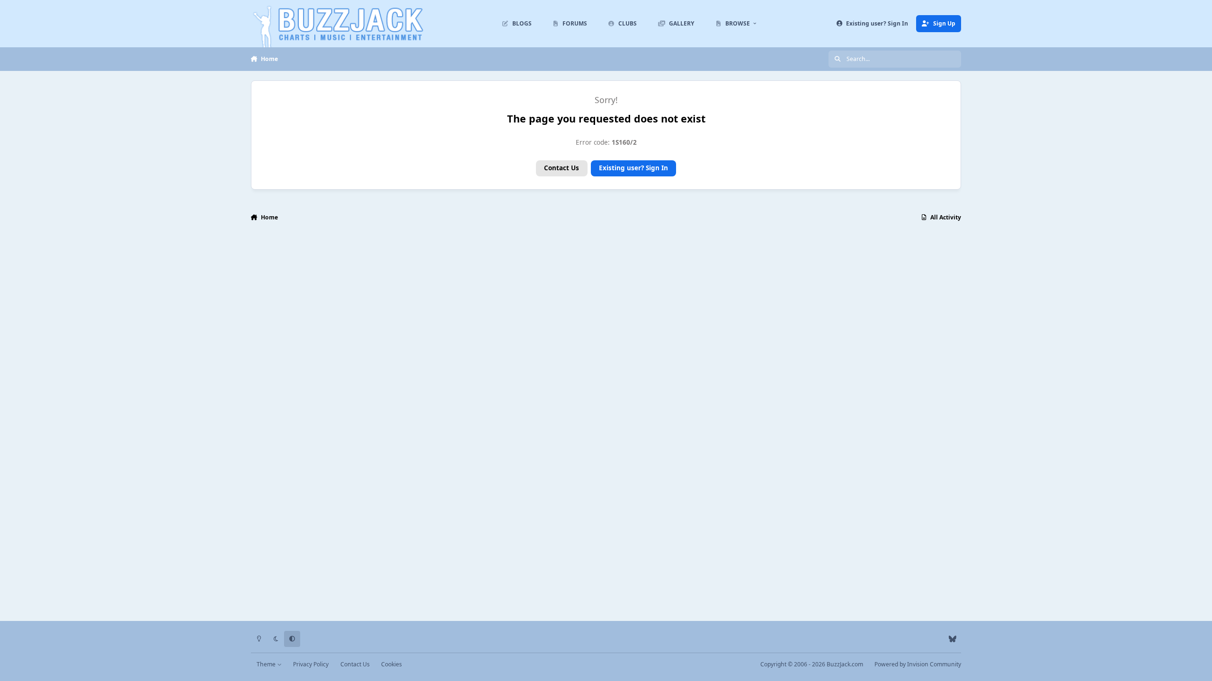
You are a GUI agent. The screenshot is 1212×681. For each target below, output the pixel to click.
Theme (267, 664)
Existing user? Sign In (633, 168)
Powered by (917, 664)
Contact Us (561, 168)
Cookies (391, 664)
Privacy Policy (311, 664)
